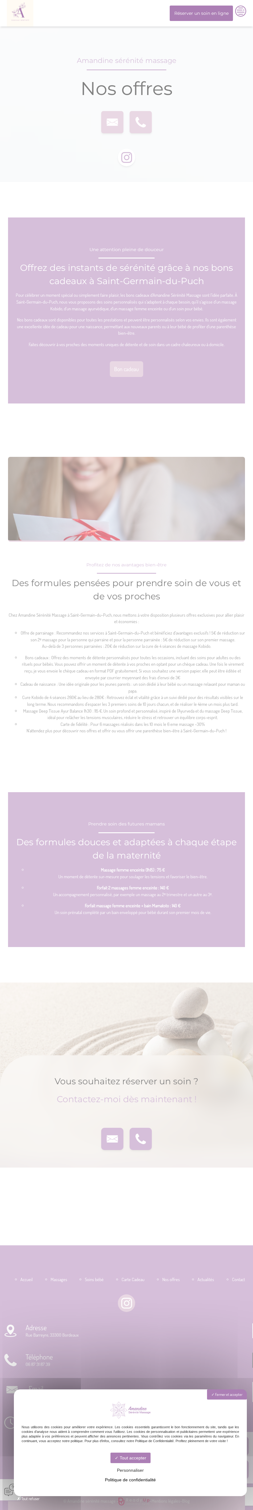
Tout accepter (132, 1457)
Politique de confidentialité (130, 1479)
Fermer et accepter (228, 1394)
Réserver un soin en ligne (201, 13)
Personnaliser (130, 1470)
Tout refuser (29, 1498)
